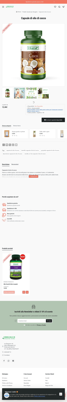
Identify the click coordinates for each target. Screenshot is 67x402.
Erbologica (5, 374)
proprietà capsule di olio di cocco (50, 150)
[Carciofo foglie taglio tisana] (62, 134)
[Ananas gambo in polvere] (7, 134)
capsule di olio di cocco (12, 150)
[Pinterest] (13, 361)
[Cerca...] (59, 7)
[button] (54, 2)
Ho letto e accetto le (35, 325)
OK (61, 394)
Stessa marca (16, 125)
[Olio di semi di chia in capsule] (16, 267)
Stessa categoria (6, 125)
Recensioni (15, 164)
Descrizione (5, 164)
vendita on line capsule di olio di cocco (35, 154)
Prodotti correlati (7, 248)
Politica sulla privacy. (39, 396)
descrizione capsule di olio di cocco (12, 154)
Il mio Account (28, 374)
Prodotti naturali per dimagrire (29, 12)
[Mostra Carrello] (63, 7)
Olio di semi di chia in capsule (11, 284)
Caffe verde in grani (44, 131)
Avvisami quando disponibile (54, 120)
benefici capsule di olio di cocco (30, 150)
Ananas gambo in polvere (18, 131)
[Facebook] (4, 361)
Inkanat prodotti (36, 108)
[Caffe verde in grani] (34, 134)
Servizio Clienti (49, 374)
